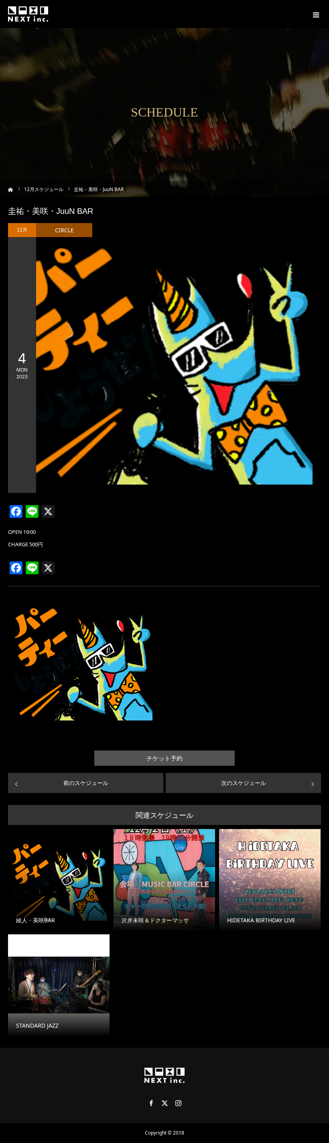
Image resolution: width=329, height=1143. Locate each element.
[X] (164, 1103)
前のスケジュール (85, 783)
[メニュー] (315, 14)
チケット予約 (164, 758)
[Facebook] (151, 1103)
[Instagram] (178, 1103)
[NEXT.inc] (28, 14)
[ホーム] (10, 189)
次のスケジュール (243, 783)
